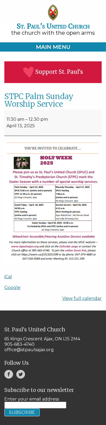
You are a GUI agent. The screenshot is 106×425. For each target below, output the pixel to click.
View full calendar (82, 298)
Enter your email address (31, 399)
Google (12, 287)
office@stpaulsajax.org (29, 349)
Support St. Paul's (59, 71)
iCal (8, 276)
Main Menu (53, 47)
